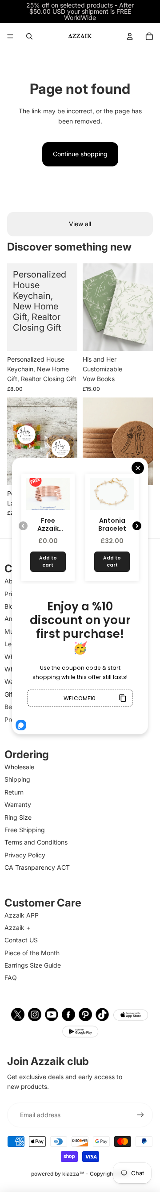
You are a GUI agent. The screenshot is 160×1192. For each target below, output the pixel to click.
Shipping (17, 779)
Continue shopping (80, 154)
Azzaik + (17, 927)
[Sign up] (140, 1115)
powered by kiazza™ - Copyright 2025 (80, 1173)
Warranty (17, 804)
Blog (10, 606)
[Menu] (10, 36)
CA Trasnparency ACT (37, 867)
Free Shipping (24, 829)
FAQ (10, 977)
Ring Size (18, 817)
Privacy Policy (24, 855)
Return (14, 792)
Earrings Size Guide (32, 965)
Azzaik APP (21, 915)
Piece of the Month (32, 953)
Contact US (21, 940)
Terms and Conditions (36, 842)
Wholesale (19, 767)
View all (80, 224)
